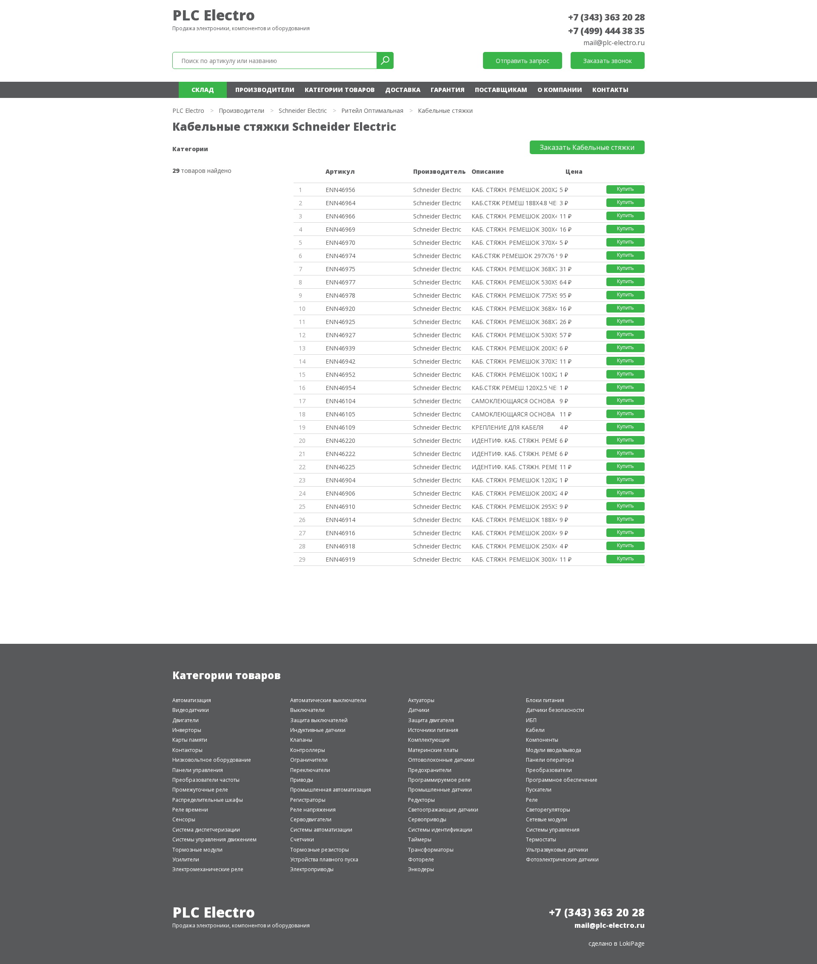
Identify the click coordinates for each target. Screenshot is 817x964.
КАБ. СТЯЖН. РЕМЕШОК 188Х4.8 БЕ (514, 520)
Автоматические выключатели (328, 700)
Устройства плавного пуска (324, 859)
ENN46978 (340, 295)
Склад (202, 90)
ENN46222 (340, 454)
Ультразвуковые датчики (557, 849)
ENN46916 (340, 533)
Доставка (402, 90)
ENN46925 (340, 322)
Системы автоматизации (321, 829)
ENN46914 (340, 520)
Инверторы (186, 730)
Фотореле (421, 859)
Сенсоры (183, 819)
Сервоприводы (427, 819)
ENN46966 (340, 216)
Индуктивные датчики (318, 730)
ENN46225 (340, 467)
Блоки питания (545, 700)
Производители (264, 90)
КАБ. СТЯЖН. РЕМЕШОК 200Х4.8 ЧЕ (514, 216)
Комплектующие (429, 739)
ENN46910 (340, 506)
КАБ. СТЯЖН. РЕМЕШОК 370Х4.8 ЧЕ (514, 242)
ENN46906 (340, 493)
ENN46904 (340, 480)
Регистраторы (308, 799)
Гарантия (448, 90)
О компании (559, 90)
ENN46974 (340, 256)
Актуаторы (421, 700)
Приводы (301, 779)
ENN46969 (340, 229)
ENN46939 (340, 348)
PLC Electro (213, 15)
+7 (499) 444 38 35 (606, 31)
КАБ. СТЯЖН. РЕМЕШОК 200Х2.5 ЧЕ (514, 190)
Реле (532, 799)
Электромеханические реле (207, 869)
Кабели (535, 730)
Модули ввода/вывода (553, 750)
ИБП (531, 720)
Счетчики (302, 839)
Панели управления (197, 770)
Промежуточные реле (200, 789)
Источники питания (433, 730)
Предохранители (429, 770)
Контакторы (187, 750)
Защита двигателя (431, 720)
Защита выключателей (319, 720)
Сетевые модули (546, 819)
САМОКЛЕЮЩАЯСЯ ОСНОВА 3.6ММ (514, 401)
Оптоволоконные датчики (441, 759)
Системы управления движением (214, 839)
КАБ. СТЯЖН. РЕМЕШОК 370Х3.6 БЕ (514, 361)
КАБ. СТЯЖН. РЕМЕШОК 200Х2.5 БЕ (514, 493)
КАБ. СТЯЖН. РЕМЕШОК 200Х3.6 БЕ (514, 348)
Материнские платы (433, 750)
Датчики (418, 710)
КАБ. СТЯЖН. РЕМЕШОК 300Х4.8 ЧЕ (514, 229)
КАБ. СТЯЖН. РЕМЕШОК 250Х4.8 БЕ (514, 546)
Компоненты (542, 739)
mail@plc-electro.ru (614, 42)
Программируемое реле (439, 779)
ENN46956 (340, 190)
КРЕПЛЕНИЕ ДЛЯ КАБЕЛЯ (507, 427)
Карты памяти (189, 739)
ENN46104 (340, 401)
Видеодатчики (190, 710)
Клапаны (301, 739)
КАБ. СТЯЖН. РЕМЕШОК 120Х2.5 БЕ (514, 480)
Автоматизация (191, 700)
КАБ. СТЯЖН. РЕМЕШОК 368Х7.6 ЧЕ (514, 269)
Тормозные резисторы (319, 849)
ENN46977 (340, 282)
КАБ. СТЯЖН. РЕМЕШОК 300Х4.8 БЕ (514, 559)
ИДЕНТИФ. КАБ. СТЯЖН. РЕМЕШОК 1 (514, 440)
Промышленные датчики (440, 789)
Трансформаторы (431, 849)
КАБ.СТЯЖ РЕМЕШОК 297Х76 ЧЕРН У (514, 256)
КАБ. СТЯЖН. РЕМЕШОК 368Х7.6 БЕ (514, 322)
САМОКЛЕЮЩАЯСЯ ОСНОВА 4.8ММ (514, 414)
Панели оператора (550, 759)
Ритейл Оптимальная (372, 110)
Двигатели (185, 720)
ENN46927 (340, 335)
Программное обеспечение (561, 779)
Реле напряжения (313, 809)
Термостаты (541, 839)
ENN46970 (340, 242)
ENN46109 (340, 427)
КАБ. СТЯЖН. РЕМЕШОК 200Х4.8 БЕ (514, 533)
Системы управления (553, 829)
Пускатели (538, 789)
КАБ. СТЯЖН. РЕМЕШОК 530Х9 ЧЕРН (514, 282)
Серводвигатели (310, 819)
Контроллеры (307, 750)
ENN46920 (340, 308)
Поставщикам (501, 90)
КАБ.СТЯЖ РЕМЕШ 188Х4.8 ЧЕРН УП (514, 203)
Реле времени (190, 809)
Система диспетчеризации (206, 829)
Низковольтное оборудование (211, 759)
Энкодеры (421, 869)
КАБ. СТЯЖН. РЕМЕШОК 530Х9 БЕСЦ (514, 335)
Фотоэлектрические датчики (562, 859)
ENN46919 (340, 559)
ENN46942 (340, 361)
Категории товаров (340, 90)
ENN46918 (340, 546)
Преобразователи (549, 770)
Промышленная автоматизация (330, 789)
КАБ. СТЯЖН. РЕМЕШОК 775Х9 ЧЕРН (514, 295)
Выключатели (307, 710)
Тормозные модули (197, 849)
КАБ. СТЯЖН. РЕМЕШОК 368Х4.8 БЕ (514, 308)
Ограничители (309, 759)
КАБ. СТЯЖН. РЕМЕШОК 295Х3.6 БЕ (514, 506)
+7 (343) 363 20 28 (606, 17)
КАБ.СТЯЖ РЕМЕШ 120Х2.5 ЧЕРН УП (514, 388)
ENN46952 (340, 374)
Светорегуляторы (548, 809)
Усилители (185, 859)
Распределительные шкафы (207, 799)
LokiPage (632, 943)
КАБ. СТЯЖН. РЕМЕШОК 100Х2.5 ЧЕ (514, 374)
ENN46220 (340, 440)
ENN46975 (340, 269)
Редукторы (421, 799)
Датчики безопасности (555, 710)
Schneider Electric (303, 110)
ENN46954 (340, 388)
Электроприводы (312, 869)
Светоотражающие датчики (443, 809)
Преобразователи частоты (206, 779)
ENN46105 (340, 414)
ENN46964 (340, 203)
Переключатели (310, 770)
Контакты (610, 90)
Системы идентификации (440, 829)
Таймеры (419, 839)
